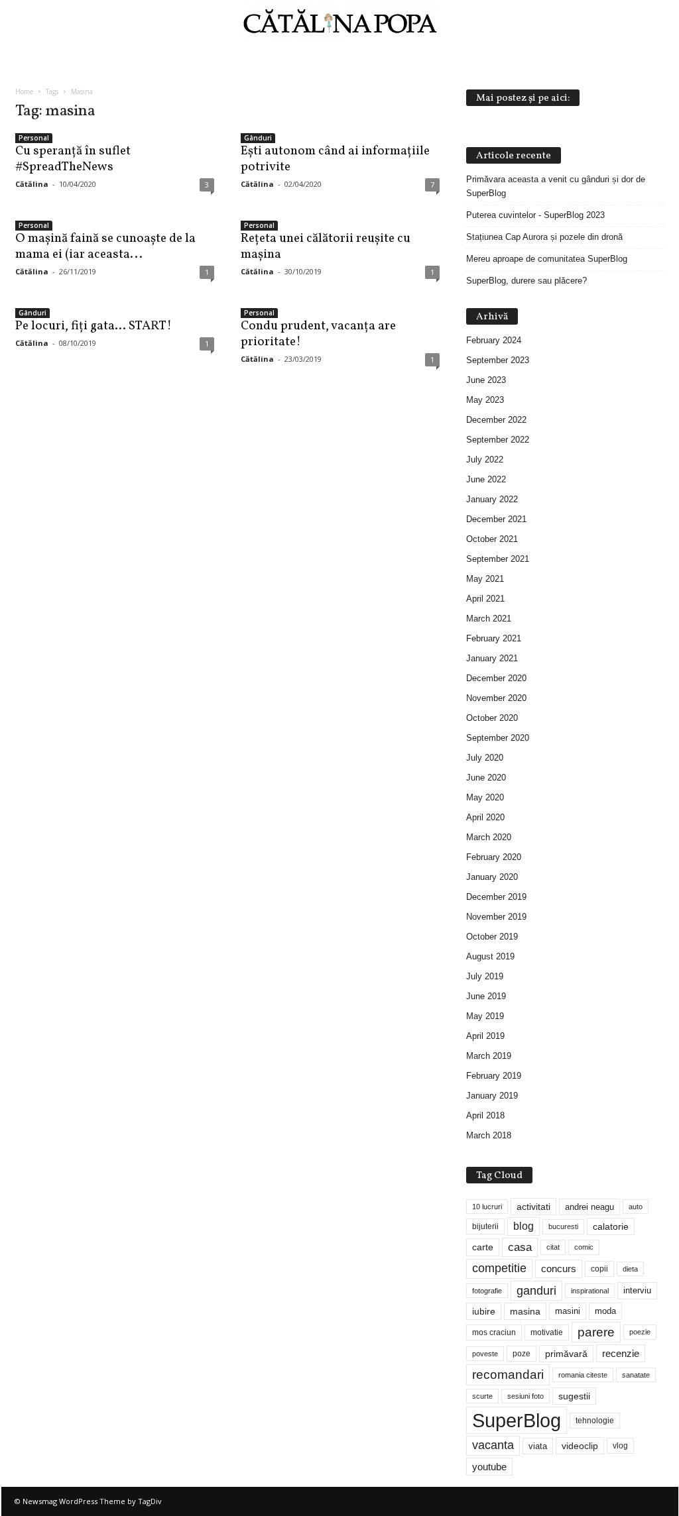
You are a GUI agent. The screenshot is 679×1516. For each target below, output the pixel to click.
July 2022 (484, 459)
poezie (639, 1332)
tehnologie (595, 1420)
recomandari (508, 1374)
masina (525, 1311)
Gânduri (258, 137)
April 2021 (485, 599)
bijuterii (485, 1226)
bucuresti (563, 1226)
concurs (558, 1268)
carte (482, 1247)
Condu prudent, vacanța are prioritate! (318, 334)
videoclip (580, 1445)
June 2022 (486, 479)
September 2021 (497, 559)
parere (596, 1332)
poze (521, 1353)
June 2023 (486, 380)
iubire (483, 1311)
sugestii (574, 1396)
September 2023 (497, 360)
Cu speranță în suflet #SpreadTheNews (73, 159)
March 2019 (488, 1056)
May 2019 (485, 1016)
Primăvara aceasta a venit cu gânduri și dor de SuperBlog (555, 186)
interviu (637, 1290)
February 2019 (493, 1076)
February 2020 (493, 857)
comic (583, 1247)
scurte (482, 1396)
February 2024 (493, 340)
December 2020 (496, 678)
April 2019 (485, 1036)
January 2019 (492, 1096)
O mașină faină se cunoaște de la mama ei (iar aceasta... (105, 246)
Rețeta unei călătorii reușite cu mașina (325, 246)
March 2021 (488, 618)
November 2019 (496, 917)
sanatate (636, 1375)
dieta (630, 1269)
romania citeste (582, 1375)
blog (523, 1226)
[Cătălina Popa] (339, 21)
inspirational (590, 1291)
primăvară (566, 1353)
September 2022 (497, 440)
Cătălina (31, 184)
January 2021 (492, 658)
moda (605, 1311)
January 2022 (492, 499)
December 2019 (496, 897)
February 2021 (493, 638)
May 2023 (485, 400)
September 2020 (497, 738)
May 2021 (485, 579)
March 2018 (488, 1135)
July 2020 (484, 758)
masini (567, 1311)
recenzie (620, 1353)
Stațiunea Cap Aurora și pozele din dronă (544, 237)
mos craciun (494, 1332)
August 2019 (490, 956)
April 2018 (485, 1115)
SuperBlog (516, 1420)
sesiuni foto (525, 1396)
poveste (485, 1354)
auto (636, 1207)
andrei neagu (589, 1207)
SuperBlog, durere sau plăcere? (526, 281)
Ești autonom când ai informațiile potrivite (335, 159)
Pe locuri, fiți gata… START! (93, 326)
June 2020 (486, 778)
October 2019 (492, 937)
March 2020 (488, 837)
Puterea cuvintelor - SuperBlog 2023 (535, 215)
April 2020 (485, 817)
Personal (34, 137)
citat (553, 1247)
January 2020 (492, 877)
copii (599, 1268)
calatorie (611, 1226)
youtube (489, 1466)
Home (24, 91)
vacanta (493, 1445)
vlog (620, 1445)
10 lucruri (487, 1207)
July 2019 (484, 976)
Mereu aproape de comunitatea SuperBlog (546, 259)
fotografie (487, 1291)
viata (537, 1446)
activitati (533, 1206)
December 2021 (496, 519)
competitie (499, 1268)
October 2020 (492, 718)
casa (520, 1247)
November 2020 (496, 698)
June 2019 (486, 996)
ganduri (536, 1290)
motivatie (546, 1332)
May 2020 (485, 797)
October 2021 (492, 539)
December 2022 (496, 420)
